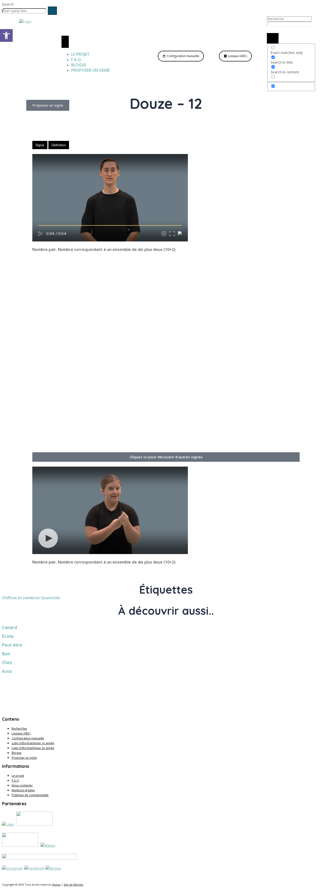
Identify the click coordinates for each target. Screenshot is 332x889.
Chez (7, 662)
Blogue (16, 753)
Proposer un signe (24, 758)
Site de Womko (73, 884)
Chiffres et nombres (21, 597)
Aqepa (56, 884)
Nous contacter (22, 785)
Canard (9, 627)
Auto (7, 671)
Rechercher (19, 729)
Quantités (50, 597)
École (8, 636)
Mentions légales (23, 790)
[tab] (39, 145)
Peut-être (12, 645)
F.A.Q (15, 780)
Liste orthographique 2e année (33, 748)
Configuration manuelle (28, 738)
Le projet (18, 776)
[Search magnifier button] (273, 38)
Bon (6, 654)
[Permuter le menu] (65, 42)
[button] (166, 457)
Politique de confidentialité (30, 795)
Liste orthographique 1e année (33, 743)
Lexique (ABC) (21, 733)
